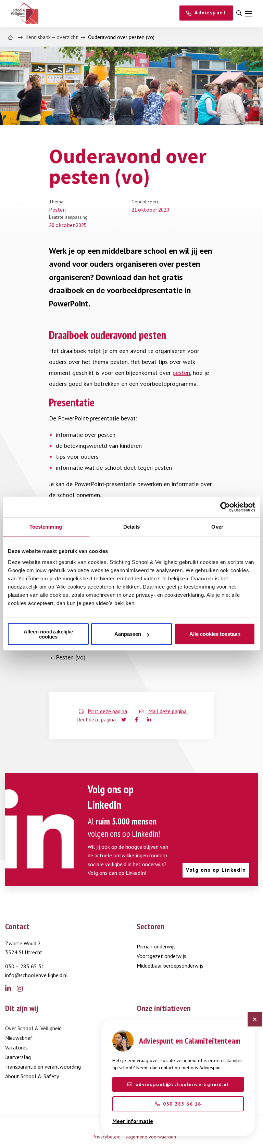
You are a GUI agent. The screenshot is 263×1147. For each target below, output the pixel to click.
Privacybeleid (106, 1137)
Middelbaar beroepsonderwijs (170, 965)
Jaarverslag (18, 1057)
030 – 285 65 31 (25, 966)
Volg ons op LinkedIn (216, 870)
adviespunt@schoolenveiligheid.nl (182, 1084)
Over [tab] (217, 527)
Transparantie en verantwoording (43, 1066)
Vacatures (16, 1047)
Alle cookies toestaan (214, 634)
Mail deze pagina (167, 711)
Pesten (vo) (71, 657)
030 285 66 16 (182, 1104)
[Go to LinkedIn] (11, 989)
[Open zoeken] (239, 13)
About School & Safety (32, 1076)
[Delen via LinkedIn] (150, 719)
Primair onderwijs (156, 946)
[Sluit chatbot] (255, 1019)
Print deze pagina (107, 711)
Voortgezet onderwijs (161, 956)
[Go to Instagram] (22, 989)
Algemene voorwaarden (151, 1137)
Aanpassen (127, 634)
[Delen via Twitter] (124, 719)
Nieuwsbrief (19, 1037)
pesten (181, 373)
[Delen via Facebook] (138, 719)
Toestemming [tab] (45, 527)
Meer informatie (132, 1121)
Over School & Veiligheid (33, 1028)
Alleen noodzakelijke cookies (48, 633)
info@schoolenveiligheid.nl (36, 975)
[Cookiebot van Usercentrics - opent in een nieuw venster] (225, 507)
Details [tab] (131, 527)
